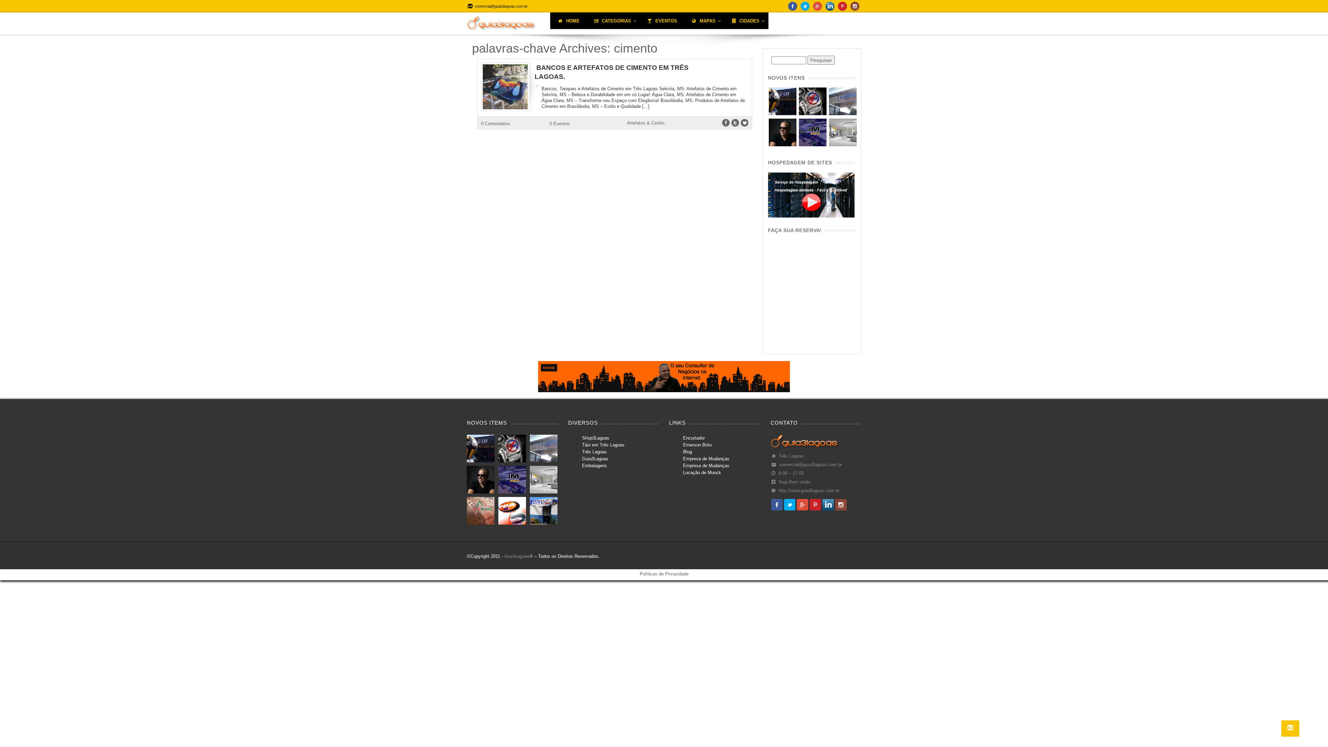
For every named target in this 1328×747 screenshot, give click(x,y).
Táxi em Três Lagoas (603, 445)
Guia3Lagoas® (518, 556)
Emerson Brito (697, 445)
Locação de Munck (702, 472)
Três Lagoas (594, 451)
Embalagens (594, 465)
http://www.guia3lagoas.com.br (809, 490)
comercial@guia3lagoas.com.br (810, 464)
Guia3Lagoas (595, 458)
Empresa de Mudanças (706, 458)
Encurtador (694, 438)
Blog (687, 451)
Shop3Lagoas (595, 438)
